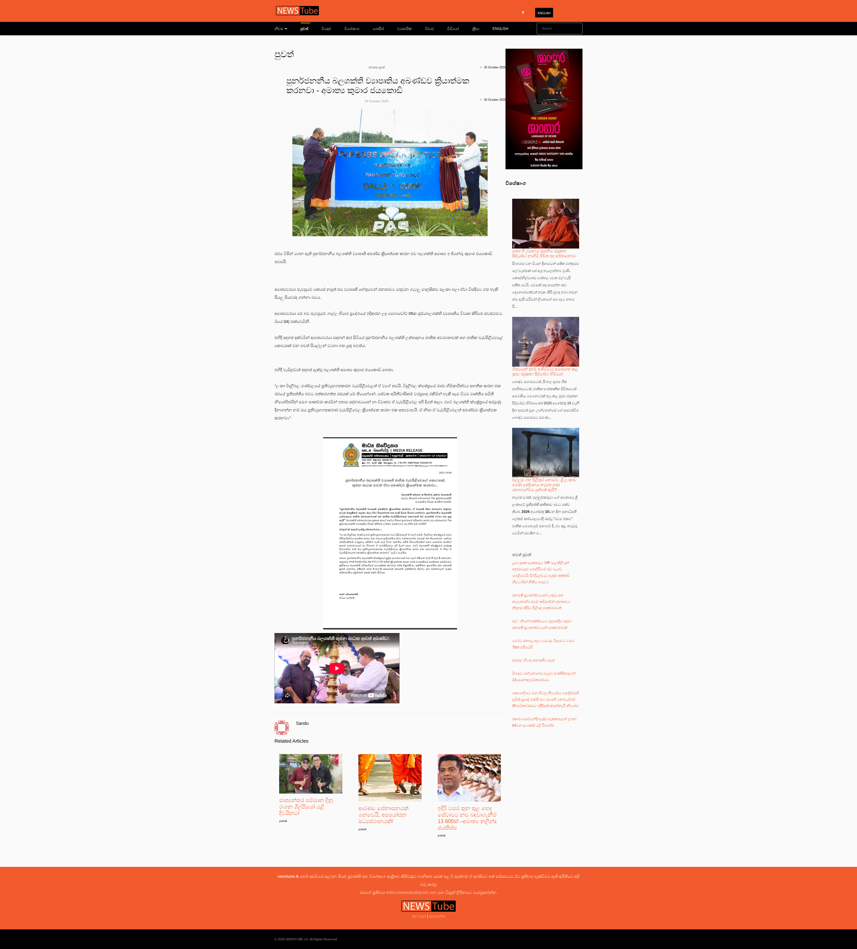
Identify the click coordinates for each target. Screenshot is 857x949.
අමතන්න (437, 916)
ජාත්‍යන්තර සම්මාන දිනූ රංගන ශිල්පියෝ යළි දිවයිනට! (306, 806)
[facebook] (523, 12)
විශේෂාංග (351, 29)
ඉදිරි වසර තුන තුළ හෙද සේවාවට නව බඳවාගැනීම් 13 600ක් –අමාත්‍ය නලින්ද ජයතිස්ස (467, 817)
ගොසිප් (378, 29)
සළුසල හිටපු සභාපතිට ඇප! (533, 660)
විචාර (429, 29)
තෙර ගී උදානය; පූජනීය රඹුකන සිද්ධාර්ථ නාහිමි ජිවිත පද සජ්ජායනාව (544, 253)
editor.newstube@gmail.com (411, 892)
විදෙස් (326, 29)
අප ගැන (419, 916)
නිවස (279, 29)
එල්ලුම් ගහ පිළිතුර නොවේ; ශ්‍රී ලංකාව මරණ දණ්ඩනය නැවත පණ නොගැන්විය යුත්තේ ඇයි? (544, 484)
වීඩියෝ (453, 29)
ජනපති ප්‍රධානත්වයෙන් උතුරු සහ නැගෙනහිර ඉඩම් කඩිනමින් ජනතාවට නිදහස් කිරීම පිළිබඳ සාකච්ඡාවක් (541, 601)
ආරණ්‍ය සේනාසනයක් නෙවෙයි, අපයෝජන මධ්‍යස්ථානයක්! (383, 814)
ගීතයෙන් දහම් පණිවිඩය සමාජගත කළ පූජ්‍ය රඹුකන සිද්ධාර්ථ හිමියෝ (545, 371)
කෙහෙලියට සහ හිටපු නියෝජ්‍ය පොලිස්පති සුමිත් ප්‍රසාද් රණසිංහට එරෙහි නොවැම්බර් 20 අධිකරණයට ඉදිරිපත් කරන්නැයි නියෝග (545, 699)
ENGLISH (500, 29)
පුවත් (304, 29)
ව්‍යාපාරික (404, 29)
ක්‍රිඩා (475, 29)
